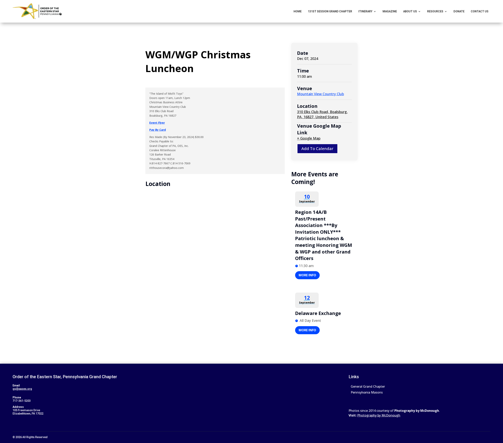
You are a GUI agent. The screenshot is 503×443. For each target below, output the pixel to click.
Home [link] (298, 11)
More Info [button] (307, 275)
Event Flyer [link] (157, 122)
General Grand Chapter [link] (368, 387)
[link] (37, 11)
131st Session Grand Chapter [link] (330, 11)
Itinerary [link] (365, 11)
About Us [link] (410, 11)
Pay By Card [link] (157, 130)
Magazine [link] (390, 11)
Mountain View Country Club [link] (320, 94)
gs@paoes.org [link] (22, 388)
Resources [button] (435, 11)
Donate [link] (458, 11)
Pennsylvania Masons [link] (367, 392)
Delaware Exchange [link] (318, 313)
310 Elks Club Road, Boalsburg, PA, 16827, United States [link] (322, 114)
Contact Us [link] (479, 11)
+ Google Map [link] (308, 138)
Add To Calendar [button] (317, 148)
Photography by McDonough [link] (378, 415)
